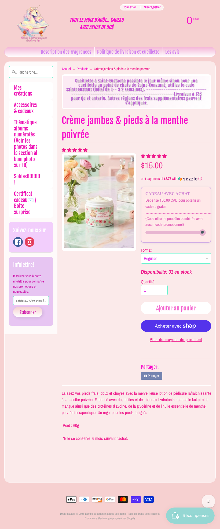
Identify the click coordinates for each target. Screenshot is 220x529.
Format (146, 250)
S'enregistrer (152, 7)
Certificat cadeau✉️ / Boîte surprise (25, 203)
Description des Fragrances (66, 52)
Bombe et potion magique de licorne (105, 514)
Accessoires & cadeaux (25, 108)
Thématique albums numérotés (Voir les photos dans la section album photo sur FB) (27, 144)
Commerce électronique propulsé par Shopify (110, 518)
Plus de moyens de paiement (176, 339)
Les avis (172, 52)
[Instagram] (29, 242)
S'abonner (28, 312)
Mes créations (23, 91)
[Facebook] (18, 242)
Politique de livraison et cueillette (128, 52)
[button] (75, 150)
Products (83, 68)
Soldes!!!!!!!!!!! (27, 179)
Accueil (66, 68)
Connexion (130, 7)
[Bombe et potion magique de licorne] (35, 23)
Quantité (147, 282)
